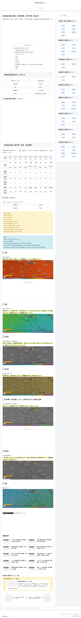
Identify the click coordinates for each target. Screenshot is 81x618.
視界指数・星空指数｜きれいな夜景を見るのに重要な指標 (29, 64)
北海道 (63, 25)
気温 (17, 56)
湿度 (17, 58)
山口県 (73, 121)
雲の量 (17, 62)
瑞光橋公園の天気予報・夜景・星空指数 (24, 52)
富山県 (63, 76)
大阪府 (63, 108)
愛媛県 (73, 134)
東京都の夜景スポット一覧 (8, 513)
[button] (78, 15)
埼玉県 (63, 54)
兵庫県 (73, 102)
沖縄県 (73, 156)
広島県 (73, 118)
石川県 (63, 80)
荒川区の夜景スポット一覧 (20, 513)
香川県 (63, 137)
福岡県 (63, 146)
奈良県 (73, 105)
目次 (26, 45)
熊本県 (63, 156)
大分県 (73, 146)
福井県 (73, 76)
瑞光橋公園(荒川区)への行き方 (21, 48)
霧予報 (17, 66)
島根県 (63, 121)
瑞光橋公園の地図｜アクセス (22, 50)
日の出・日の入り (20, 54)
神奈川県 (73, 51)
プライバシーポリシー (74, 614)
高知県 (73, 137)
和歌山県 (73, 108)
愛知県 (73, 89)
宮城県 (63, 35)
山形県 (73, 29)
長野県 (73, 64)
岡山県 (63, 124)
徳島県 (63, 134)
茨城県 (63, 45)
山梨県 (63, 67)
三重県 (73, 92)
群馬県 (63, 51)
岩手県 (63, 32)
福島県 (73, 32)
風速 (17, 68)
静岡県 (63, 92)
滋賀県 (63, 102)
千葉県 (73, 45)
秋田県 (73, 25)
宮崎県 (73, 150)
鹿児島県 (73, 153)
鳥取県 (63, 118)
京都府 (63, 105)
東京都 (73, 48)
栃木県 (63, 48)
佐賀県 (63, 150)
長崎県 (63, 153)
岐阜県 (63, 89)
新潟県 (63, 64)
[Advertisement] (28, 32)
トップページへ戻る (65, 614)
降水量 (17, 60)
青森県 (63, 29)
